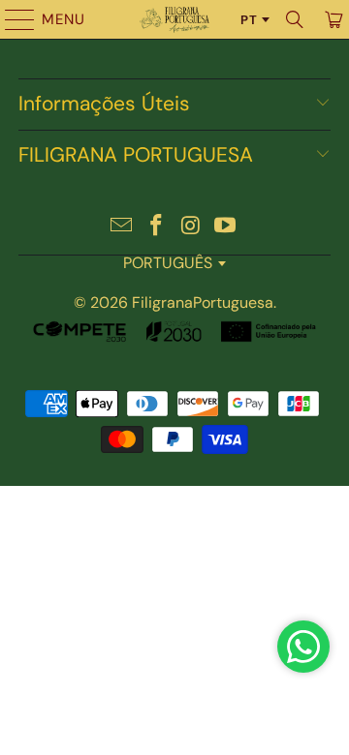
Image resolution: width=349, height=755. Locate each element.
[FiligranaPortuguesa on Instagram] (191, 227)
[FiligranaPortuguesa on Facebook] (156, 227)
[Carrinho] (332, 19)
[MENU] (10, 19)
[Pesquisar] (294, 19)
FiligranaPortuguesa (202, 302)
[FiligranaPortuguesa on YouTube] (225, 227)
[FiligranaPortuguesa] (174, 19)
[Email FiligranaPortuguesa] (122, 227)
